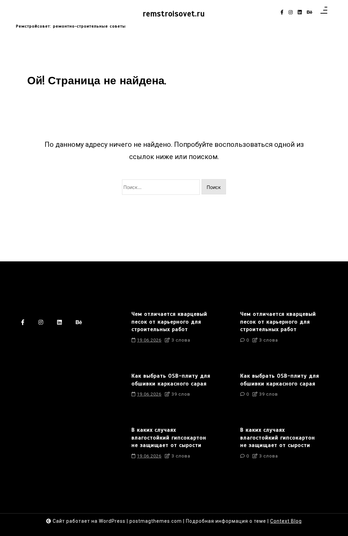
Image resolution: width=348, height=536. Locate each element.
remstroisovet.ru (174, 14)
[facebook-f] (281, 12)
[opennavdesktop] (324, 12)
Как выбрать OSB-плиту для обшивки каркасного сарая (171, 380)
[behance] (309, 12)
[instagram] (291, 12)
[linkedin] (300, 12)
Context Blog (286, 521)
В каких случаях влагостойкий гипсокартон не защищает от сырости (169, 438)
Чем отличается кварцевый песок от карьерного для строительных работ (169, 322)
